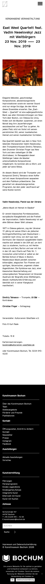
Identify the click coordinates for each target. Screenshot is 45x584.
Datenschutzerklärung (25, 580)
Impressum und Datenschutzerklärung (19, 544)
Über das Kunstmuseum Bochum (16, 404)
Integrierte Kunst (10, 493)
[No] (42, 573)
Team (4, 407)
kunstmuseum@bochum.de (14, 519)
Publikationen (8, 416)
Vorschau (6, 460)
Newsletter (7, 435)
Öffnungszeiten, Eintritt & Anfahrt (17, 429)
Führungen (7, 481)
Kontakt (5, 432)
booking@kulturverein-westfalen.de (18, 345)
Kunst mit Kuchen (10, 499)
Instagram (7, 441)
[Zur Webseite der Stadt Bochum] (22, 559)
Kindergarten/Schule (11, 490)
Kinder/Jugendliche (11, 487)
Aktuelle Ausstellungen (12, 457)
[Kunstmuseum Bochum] (4, 6)
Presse (5, 438)
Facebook (6, 444)
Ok (12, 580)
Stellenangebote (9, 410)
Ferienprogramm (10, 484)
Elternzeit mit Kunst (11, 496)
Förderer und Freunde (12, 413)
